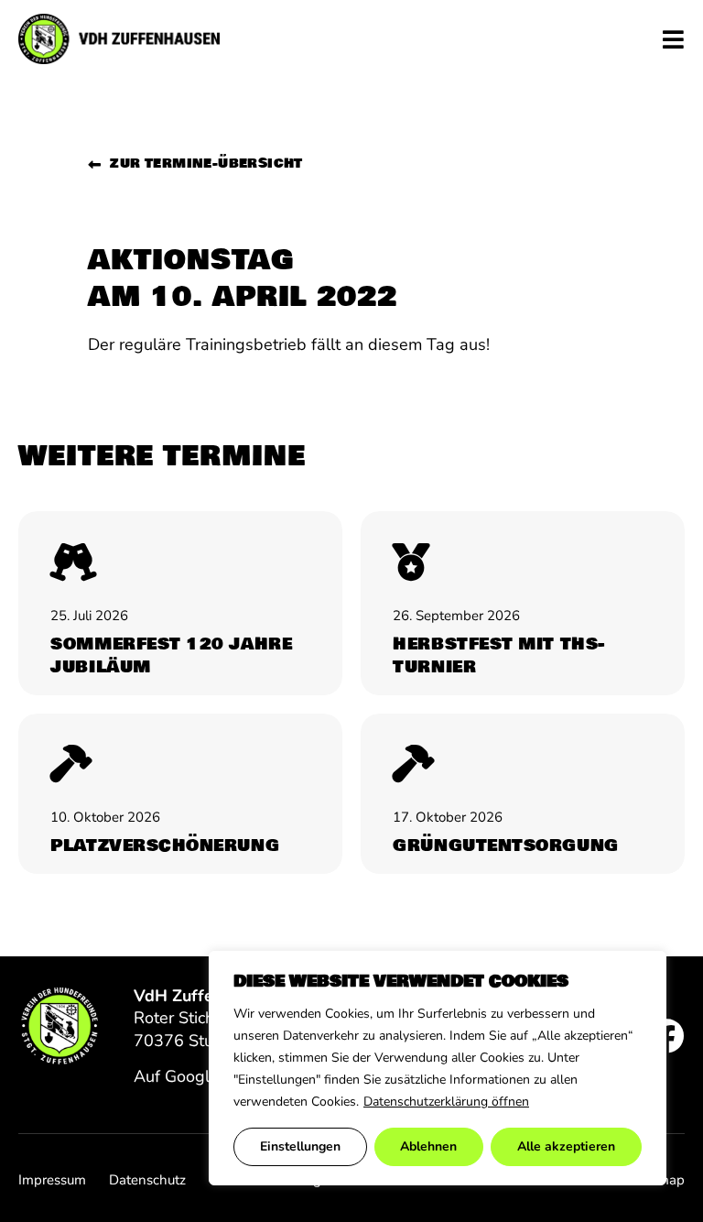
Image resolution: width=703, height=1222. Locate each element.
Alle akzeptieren (566, 1146)
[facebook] (666, 1036)
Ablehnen (428, 1146)
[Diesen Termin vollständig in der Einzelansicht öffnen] (180, 603)
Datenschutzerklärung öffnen (446, 1101)
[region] (437, 1068)
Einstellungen (300, 1146)
